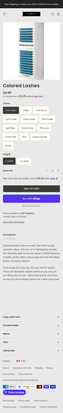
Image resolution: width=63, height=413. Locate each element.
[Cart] (58, 14)
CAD (23, 361)
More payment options (31, 206)
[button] (31, 96)
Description (9, 234)
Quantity (8, 170)
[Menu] (5, 14)
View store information (13, 222)
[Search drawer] (52, 14)
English (6, 361)
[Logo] (31, 14)
